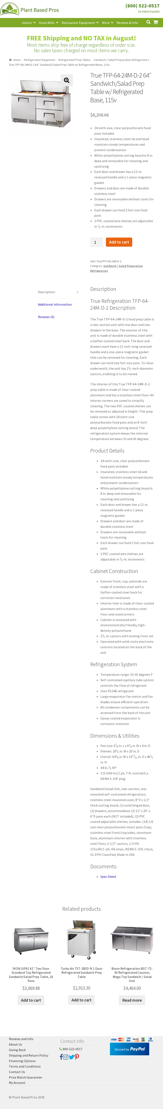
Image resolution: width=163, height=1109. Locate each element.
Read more (132, 1000)
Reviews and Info (21, 1039)
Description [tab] (46, 292)
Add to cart (119, 242)
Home (17, 60)
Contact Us (17, 1072)
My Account (17, 1082)
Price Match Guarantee (25, 1077)
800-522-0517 (72, 1049)
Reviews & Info (127, 23)
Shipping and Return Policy (28, 1055)
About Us (15, 1044)
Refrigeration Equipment (39, 60)
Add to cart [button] (31, 1000)
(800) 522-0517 (142, 5)
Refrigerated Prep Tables (74, 60)
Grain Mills (47, 23)
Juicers (27, 23)
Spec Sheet (108, 876)
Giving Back (17, 1050)
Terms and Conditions (25, 1066)
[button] (67, 80)
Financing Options (22, 1061)
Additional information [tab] (55, 304)
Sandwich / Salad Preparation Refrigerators (121, 60)
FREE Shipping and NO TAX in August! (81, 38)
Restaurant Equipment (78, 23)
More (106, 23)
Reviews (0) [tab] (46, 317)
